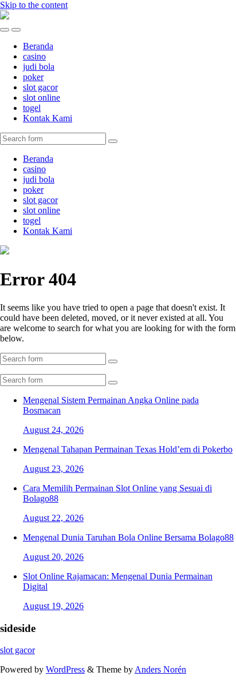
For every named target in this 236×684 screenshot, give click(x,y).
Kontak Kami (47, 118)
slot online (41, 97)
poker (33, 77)
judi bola (38, 66)
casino (34, 56)
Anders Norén (160, 669)
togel (32, 108)
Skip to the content (34, 5)
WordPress (65, 669)
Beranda (38, 46)
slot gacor (40, 87)
